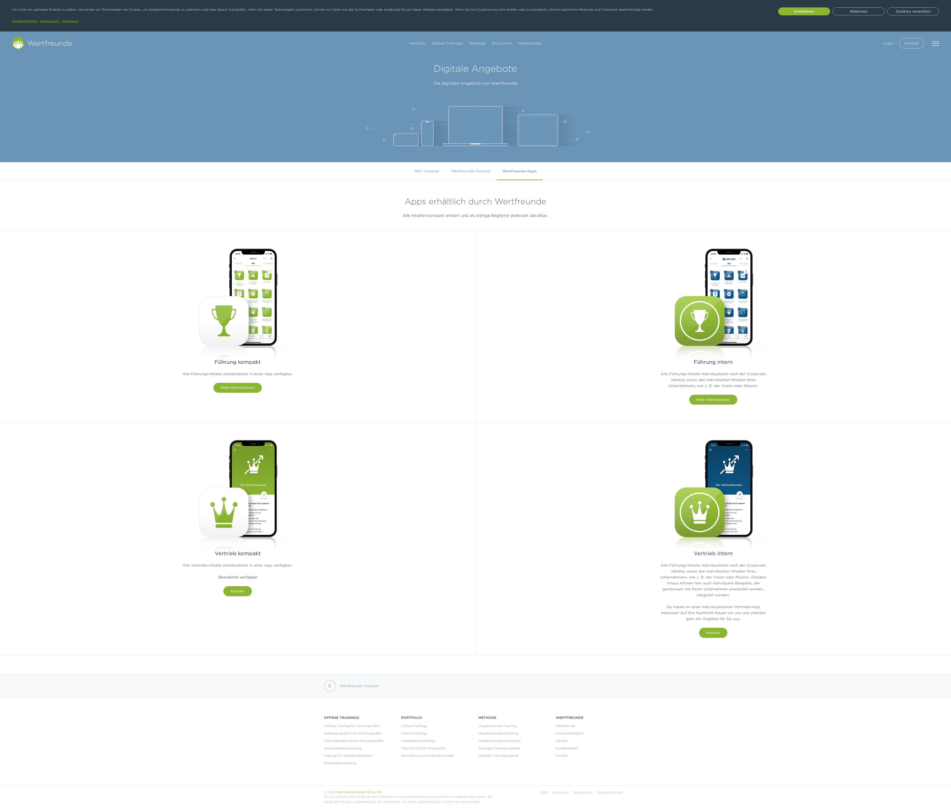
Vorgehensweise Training (497, 726)
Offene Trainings (447, 43)
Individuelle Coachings (418, 741)
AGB (544, 792)
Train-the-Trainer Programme (423, 748)
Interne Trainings (414, 733)
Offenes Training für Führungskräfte (351, 726)
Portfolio (417, 43)
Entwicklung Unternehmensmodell (427, 755)
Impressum (70, 21)
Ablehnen (859, 11)
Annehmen (804, 11)
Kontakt (911, 43)
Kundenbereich (567, 748)
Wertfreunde (530, 43)
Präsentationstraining (340, 763)
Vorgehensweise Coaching (498, 733)
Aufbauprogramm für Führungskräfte (352, 733)
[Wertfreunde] (43, 43)
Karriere (562, 741)
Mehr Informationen (237, 388)
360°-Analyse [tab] (426, 171)
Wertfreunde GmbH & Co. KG (358, 792)
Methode (477, 43)
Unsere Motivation (569, 733)
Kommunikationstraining (342, 748)
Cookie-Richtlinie (24, 21)
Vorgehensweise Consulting (499, 741)
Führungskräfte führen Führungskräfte (353, 741)
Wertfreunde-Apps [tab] (519, 171)
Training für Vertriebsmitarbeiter (348, 755)
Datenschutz (49, 21)
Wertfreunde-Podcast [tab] (471, 171)
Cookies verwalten (913, 11)
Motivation (502, 43)
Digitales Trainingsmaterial (498, 755)
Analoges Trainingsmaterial (499, 748)
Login (888, 43)
